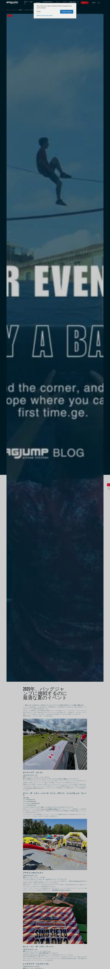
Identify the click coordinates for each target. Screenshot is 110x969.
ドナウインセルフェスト (75, 881)
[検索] (98, 3)
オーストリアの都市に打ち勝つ (49, 809)
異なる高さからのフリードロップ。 (61, 890)
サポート (65, 2)
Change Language (66, 11)
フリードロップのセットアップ (34, 788)
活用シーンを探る (28, 2)
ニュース (58, 2)
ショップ (84, 2)
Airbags (38, 2)
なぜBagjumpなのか (48, 2)
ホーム (8, 10)
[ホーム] (12, 2)
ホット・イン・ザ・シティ (37, 955)
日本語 (93, 2)
